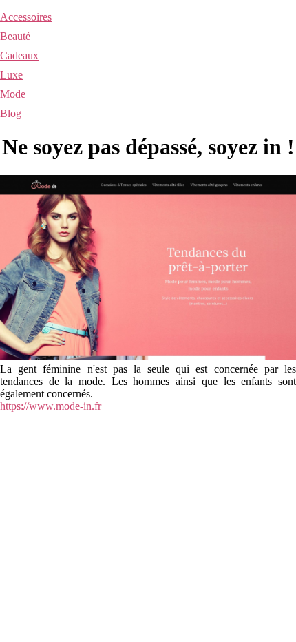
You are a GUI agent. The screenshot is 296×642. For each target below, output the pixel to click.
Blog (10, 113)
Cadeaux (19, 55)
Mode (12, 94)
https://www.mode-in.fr (50, 406)
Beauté (15, 36)
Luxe (11, 75)
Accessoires (26, 17)
